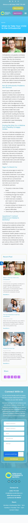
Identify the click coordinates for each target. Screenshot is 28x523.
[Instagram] (18, 1)
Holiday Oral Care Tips (8, 348)
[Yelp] (12, 1)
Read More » (6, 294)
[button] (25, 13)
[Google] (9, 1)
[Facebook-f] (15, 1)
